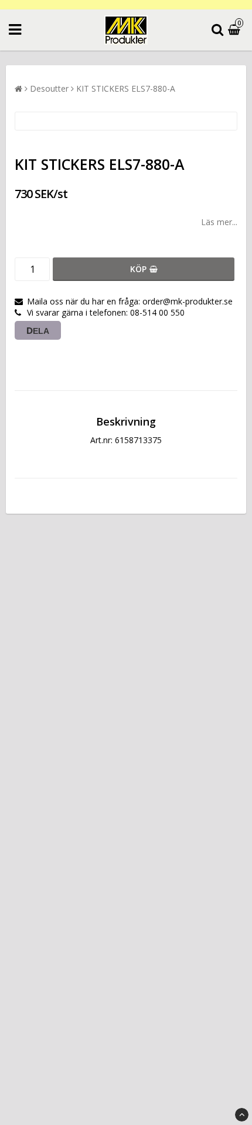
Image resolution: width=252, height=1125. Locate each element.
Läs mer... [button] (219, 221)
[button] (235, 30)
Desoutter (49, 88)
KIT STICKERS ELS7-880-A (125, 88)
